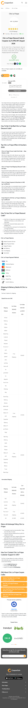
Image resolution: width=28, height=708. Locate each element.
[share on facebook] (17, 64)
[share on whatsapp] (20, 64)
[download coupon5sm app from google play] (18, 678)
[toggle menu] (22, 2)
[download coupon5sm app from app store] (10, 678)
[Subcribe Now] (25, 656)
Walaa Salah (14, 609)
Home (2, 8)
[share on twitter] (15, 64)
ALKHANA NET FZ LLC (21, 697)
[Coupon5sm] (7, 3)
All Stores (7, 8)
